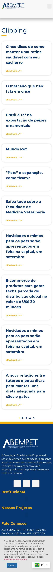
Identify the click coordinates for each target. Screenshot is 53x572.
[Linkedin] (26, 483)
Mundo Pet (16, 149)
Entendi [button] (11, 565)
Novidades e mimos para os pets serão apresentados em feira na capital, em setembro (24, 246)
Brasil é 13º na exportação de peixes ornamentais (26, 120)
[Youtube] (35, 483)
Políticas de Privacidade (15, 559)
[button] (49, 6)
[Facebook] (17, 483)
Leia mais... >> (14, 71)
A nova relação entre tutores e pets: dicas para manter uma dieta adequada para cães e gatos (25, 386)
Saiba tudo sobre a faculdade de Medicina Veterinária (25, 206)
